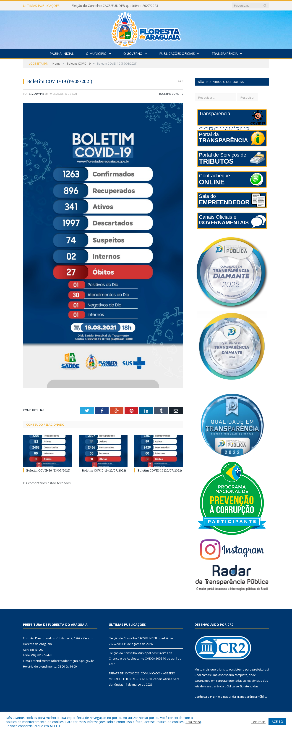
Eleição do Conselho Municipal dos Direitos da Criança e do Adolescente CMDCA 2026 (124, 6)
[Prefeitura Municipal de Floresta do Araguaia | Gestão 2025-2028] (146, 28)
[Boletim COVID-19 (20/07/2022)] (158, 451)
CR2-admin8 (36, 93)
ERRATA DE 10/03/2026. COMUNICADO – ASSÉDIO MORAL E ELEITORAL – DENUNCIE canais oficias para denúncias (144, 678)
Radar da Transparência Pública (245, 696)
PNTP (213, 696)
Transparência (225, 53)
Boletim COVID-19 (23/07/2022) (48, 470)
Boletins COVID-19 (171, 93)
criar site (222, 669)
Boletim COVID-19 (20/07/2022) (160, 470)
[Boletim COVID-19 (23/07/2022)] (47, 451)
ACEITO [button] (277, 721)
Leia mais (193, 722)
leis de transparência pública (215, 686)
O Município (96, 53)
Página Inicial (62, 53)
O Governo (132, 53)
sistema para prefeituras (250, 669)
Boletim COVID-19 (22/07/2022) (104, 470)
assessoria (226, 675)
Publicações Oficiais (177, 53)
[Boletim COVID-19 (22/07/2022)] (103, 451)
